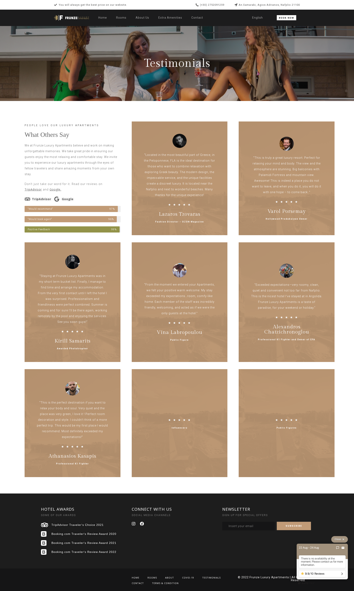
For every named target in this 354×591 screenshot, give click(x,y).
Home (102, 17)
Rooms (121, 17)
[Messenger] (337, 548)
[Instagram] (134, 524)
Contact (197, 17)
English (257, 17)
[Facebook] (142, 524)
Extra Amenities (170, 17)
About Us (142, 17)
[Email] (343, 548)
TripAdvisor (33, 189)
